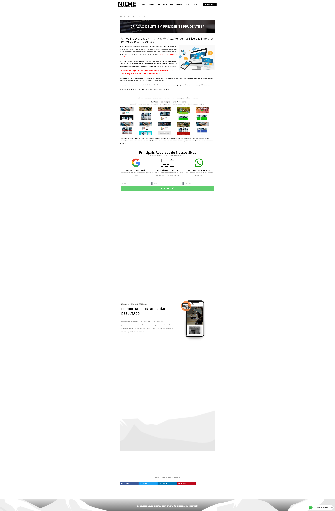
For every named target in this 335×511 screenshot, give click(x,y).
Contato (194, 4)
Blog (187, 4)
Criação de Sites (162, 4)
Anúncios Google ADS (176, 4)
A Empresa (151, 4)
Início (143, 4)
